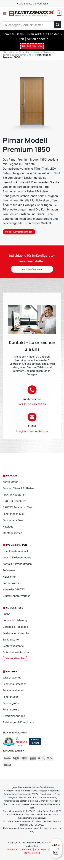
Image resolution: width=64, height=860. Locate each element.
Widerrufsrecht (48, 849)
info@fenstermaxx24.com (32, 431)
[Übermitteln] (57, 24)
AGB (36, 849)
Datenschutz (26, 849)
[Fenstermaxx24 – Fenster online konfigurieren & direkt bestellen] (31, 13)
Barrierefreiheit (32, 852)
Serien (47, 52)
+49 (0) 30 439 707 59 (32, 404)
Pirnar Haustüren (28, 52)
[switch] (56, 852)
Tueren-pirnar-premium (17, 54)
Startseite (8, 52)
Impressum (12, 849)
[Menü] (5, 13)
